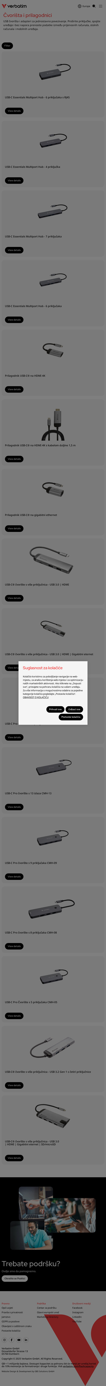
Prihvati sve (55, 709)
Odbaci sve (74, 709)
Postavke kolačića (70, 716)
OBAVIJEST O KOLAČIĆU (36, 697)
